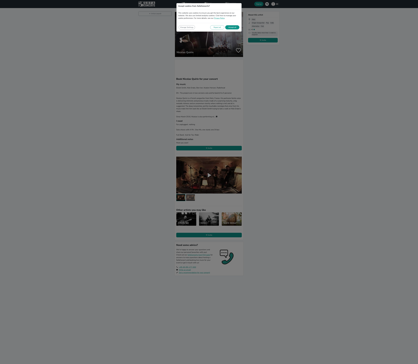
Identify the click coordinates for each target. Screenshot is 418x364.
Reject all (217, 27)
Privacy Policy (219, 18)
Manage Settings (186, 27)
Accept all (232, 27)
